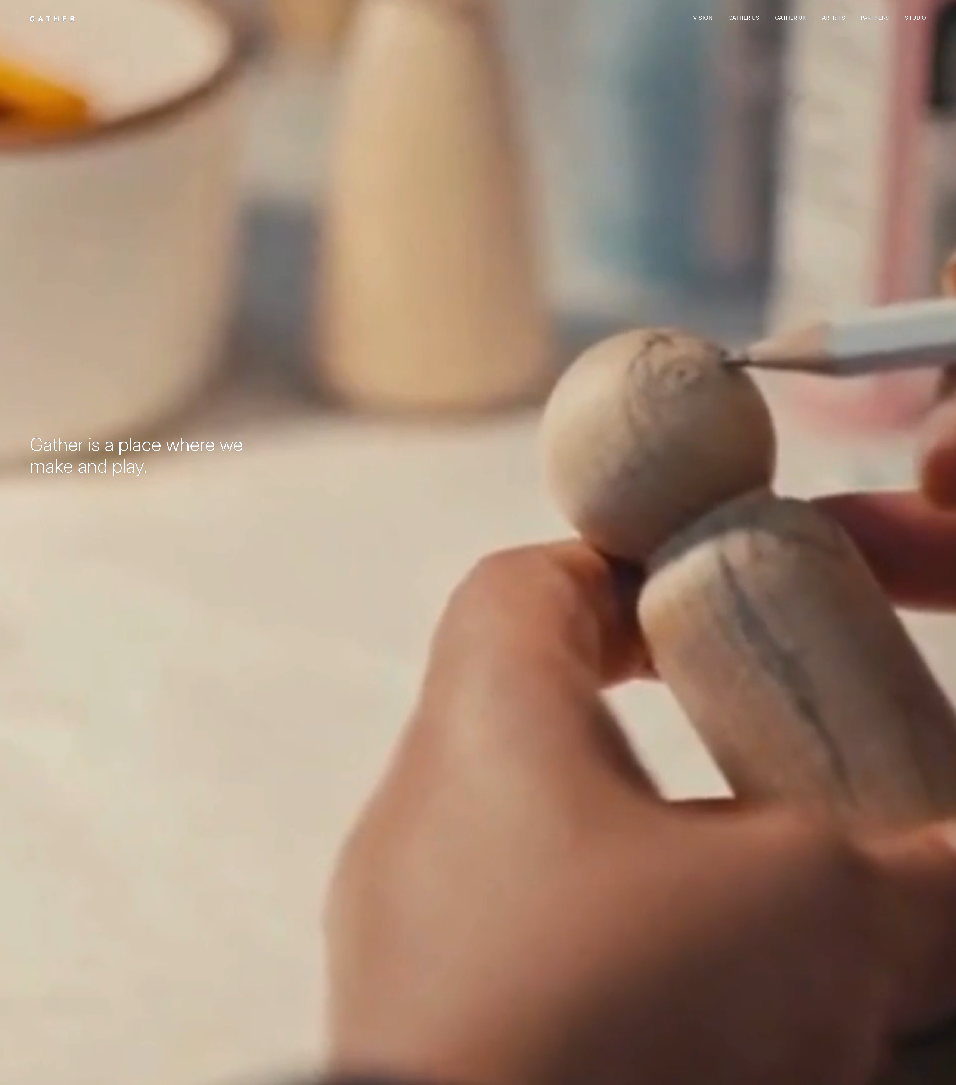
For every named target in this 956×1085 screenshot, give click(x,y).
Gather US (744, 17)
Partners (875, 17)
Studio (915, 17)
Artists (833, 17)
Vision (703, 17)
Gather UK (790, 17)
